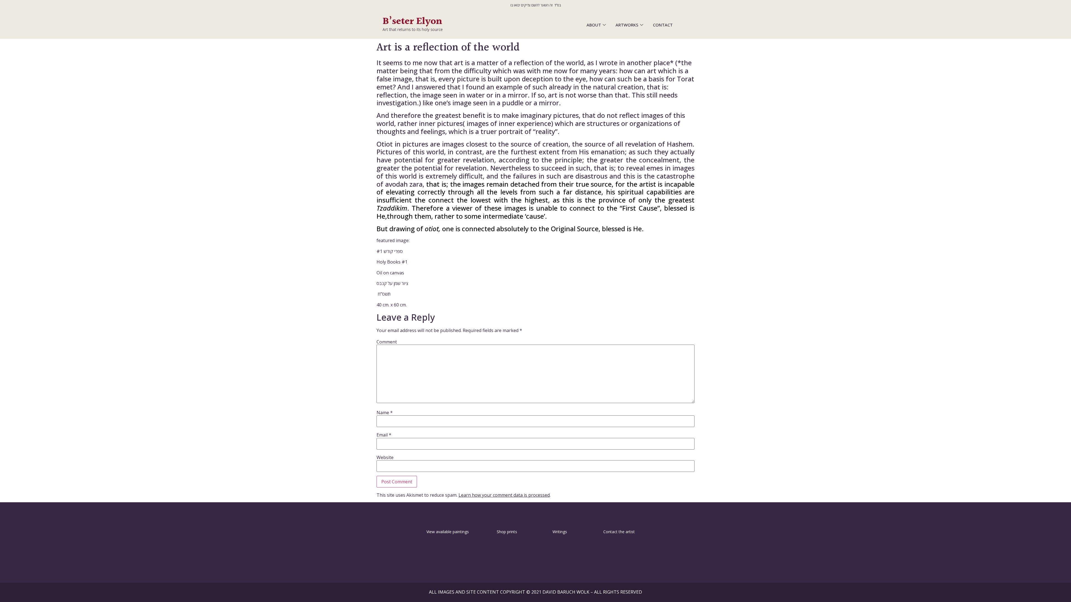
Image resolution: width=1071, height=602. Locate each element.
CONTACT (663, 25)
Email (384, 435)
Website (385, 457)
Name (385, 412)
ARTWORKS (627, 25)
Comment (387, 342)
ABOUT (594, 25)
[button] (395, 531)
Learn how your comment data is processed (504, 495)
